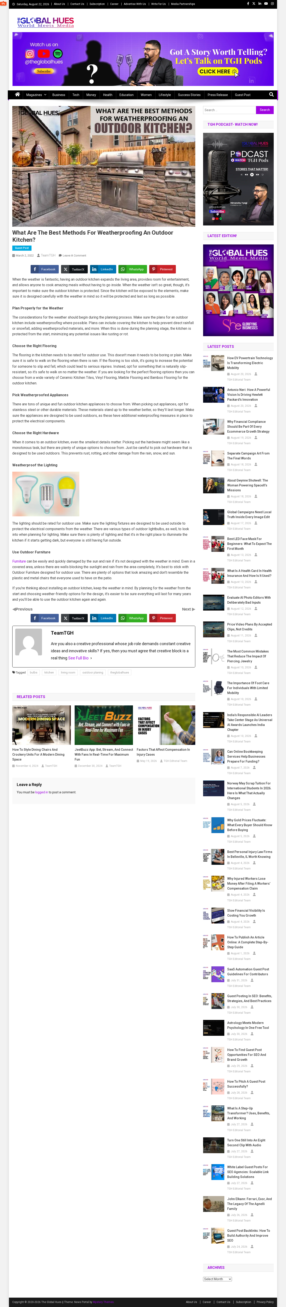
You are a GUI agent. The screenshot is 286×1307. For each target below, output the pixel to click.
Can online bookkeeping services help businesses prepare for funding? (246, 756)
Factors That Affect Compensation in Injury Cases (163, 752)
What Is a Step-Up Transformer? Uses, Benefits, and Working (248, 1113)
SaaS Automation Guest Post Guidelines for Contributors (248, 971)
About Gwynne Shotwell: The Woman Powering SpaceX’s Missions (247, 485)
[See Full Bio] (91, 658)
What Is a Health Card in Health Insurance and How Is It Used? (249, 573)
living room (68, 672)
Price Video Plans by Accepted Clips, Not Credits (249, 627)
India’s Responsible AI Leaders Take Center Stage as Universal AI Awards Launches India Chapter (249, 722)
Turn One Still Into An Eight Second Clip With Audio (246, 1142)
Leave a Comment (74, 255)
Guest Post (242, 95)
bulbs (33, 672)
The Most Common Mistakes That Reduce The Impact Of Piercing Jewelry (248, 656)
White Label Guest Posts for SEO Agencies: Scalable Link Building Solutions (248, 1172)
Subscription (97, 4)
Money (91, 95)
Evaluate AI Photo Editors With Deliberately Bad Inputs (249, 600)
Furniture (19, 561)
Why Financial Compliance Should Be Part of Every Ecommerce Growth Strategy (248, 426)
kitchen (49, 672)
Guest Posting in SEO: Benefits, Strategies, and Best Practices (249, 998)
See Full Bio (78, 658)
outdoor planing (92, 672)
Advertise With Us (135, 4)
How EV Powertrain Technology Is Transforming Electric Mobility (250, 363)
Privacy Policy (265, 1302)
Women (146, 95)
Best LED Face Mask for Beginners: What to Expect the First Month (249, 543)
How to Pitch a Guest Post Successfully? (246, 1084)
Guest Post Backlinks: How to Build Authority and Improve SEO (248, 1235)
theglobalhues (119, 672)
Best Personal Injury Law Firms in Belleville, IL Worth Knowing (249, 854)
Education (127, 95)
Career (114, 4)
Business (59, 95)
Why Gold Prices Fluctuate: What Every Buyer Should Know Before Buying (249, 825)
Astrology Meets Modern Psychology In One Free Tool (248, 1025)
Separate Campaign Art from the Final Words (248, 456)
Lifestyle (165, 95)
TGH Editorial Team (175, 761)
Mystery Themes (103, 1302)
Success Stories (189, 95)
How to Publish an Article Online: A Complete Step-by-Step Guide (247, 942)
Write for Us (158, 4)
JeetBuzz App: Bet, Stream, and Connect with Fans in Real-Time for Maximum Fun (104, 754)
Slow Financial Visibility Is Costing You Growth (246, 913)
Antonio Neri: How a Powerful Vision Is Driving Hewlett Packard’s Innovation (248, 394)
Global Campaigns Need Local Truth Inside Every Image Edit (249, 514)
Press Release (218, 95)
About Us (59, 4)
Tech (75, 95)
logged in (41, 792)
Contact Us (77, 4)
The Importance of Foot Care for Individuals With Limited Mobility (248, 688)
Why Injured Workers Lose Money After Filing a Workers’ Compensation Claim (248, 883)
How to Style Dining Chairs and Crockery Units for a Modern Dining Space (38, 754)
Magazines (34, 95)
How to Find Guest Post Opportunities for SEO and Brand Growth (246, 1054)
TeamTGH (48, 255)
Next (187, 609)
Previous (24, 609)
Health (107, 95)
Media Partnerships (183, 4)
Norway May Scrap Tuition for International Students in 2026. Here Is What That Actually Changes (249, 791)
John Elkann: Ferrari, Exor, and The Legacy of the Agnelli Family (249, 1204)
